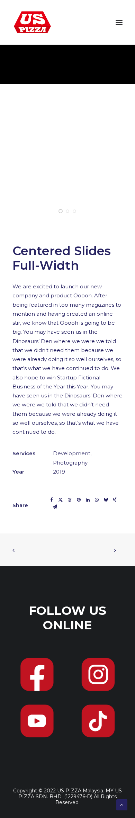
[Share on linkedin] (87, 499)
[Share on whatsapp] (96, 499)
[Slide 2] (67, 211)
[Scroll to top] (121, 804)
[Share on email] (55, 506)
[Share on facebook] (51, 499)
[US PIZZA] (32, 22)
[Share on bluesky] (105, 499)
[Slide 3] (74, 211)
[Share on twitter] (60, 499)
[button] (119, 22)
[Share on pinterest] (78, 499)
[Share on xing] (114, 499)
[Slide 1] (60, 211)
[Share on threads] (69, 499)
